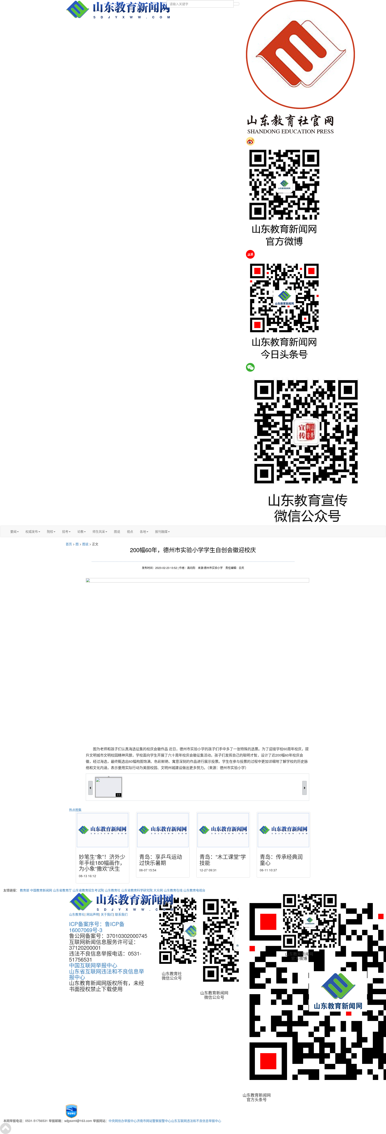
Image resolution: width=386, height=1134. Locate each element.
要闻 (13, 531)
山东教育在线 (173, 890)
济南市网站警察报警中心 (154, 1120)
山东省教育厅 (62, 890)
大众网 (158, 890)
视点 (130, 531)
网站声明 (92, 914)
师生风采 (98, 531)
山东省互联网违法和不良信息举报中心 (106, 974)
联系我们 (121, 914)
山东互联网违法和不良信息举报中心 (196, 1120)
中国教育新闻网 (41, 890)
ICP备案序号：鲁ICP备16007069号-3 (96, 926)
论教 (80, 531)
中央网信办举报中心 (123, 1120)
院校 (50, 531)
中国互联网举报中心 (93, 965)
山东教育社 (112, 890)
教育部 (24, 890)
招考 (65, 531)
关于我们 (107, 914)
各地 (143, 531)
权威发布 (31, 531)
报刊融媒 (161, 531)
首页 (69, 544)
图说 (117, 531)
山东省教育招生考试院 (88, 890)
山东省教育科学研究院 (137, 890)
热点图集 (75, 809)
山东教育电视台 (194, 890)
